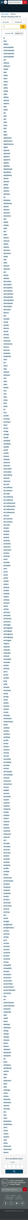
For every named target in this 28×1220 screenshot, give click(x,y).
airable (6, 416)
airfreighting (8, 637)
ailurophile (8, 285)
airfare (6, 584)
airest (6, 575)
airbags (6, 434)
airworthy (7, 993)
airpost (6, 825)
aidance (6, 63)
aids (5, 107)
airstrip (6, 909)
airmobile (7, 797)
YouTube (16, 1203)
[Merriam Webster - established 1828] (5, 2)
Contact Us (19, 1197)
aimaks (6, 325)
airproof (7, 837)
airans (6, 428)
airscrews (7, 853)
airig (5, 681)
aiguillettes (8, 175)
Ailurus (6, 313)
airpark (6, 800)
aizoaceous (8, 1149)
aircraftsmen (8, 500)
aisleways (7, 1028)
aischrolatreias (9, 1006)
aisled (6, 1018)
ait (4, 1059)
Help (7, 1195)
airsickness (8, 878)
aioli (5, 403)
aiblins (6, 44)
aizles (6, 1143)
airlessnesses (8, 722)
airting (6, 937)
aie (5, 113)
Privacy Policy (9, 1199)
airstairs (7, 900)
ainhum (6, 372)
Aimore (6, 347)
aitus (5, 1118)
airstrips (7, 912)
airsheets (7, 865)
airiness (6, 687)
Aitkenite (7, 1099)
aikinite (6, 191)
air (5, 409)
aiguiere (6, 157)
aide (5, 72)
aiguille (6, 163)
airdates (6, 531)
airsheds (7, 859)
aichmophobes (9, 50)
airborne (7, 462)
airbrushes (7, 472)
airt (5, 915)
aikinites (7, 194)
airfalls (6, 581)
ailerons (6, 241)
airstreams (7, 906)
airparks (7, 803)
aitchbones (8, 1068)
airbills (6, 453)
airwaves (7, 959)
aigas (5, 135)
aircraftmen (8, 491)
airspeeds (7, 893)
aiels (5, 122)
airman (6, 768)
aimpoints (7, 356)
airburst (6, 478)
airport (6, 818)
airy (5, 996)
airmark (6, 778)
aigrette (6, 150)
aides (5, 85)
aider (5, 78)
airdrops (7, 556)
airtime (6, 931)
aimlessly (7, 341)
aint (5, 394)
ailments (7, 269)
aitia (5, 1087)
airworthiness (9, 987)
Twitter (11, 1203)
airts (5, 940)
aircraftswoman (9, 503)
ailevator (7, 250)
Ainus (6, 400)
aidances (7, 66)
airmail (6, 756)
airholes (6, 669)
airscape (7, 843)
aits (5, 1112)
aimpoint (7, 353)
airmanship (8, 772)
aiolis (5, 406)
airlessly (7, 715)
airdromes (7, 550)
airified (6, 678)
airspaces (7, 887)
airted (6, 918)
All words (9, 33)
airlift (6, 725)
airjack (6, 703)
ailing (6, 256)
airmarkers (8, 784)
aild (5, 219)
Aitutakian (7, 1121)
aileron (6, 238)
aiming (6, 334)
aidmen (6, 103)
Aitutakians (8, 1124)
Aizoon (6, 1152)
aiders (6, 82)
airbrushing (8, 475)
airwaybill (7, 965)
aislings (6, 1037)
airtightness (8, 925)
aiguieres (7, 160)
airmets (6, 793)
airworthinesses (9, 990)
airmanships (8, 775)
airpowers (7, 834)
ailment (6, 266)
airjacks (6, 706)
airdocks (7, 541)
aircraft (6, 484)
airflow (6, 597)
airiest (6, 675)
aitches (6, 1071)
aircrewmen (8, 522)
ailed (5, 235)
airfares (6, 587)
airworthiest (8, 984)
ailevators (7, 253)
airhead (6, 656)
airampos (7, 422)
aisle (5, 1015)
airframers (7, 619)
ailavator (7, 213)
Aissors (6, 1046)
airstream (7, 903)
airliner (6, 747)
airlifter (6, 731)
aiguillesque (8, 169)
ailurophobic (8, 303)
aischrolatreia (9, 1003)
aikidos (6, 188)
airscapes (7, 846)
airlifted (6, 728)
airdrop (6, 553)
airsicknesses (8, 881)
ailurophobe (8, 291)
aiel (5, 119)
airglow (6, 644)
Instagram (22, 1203)
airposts (6, 828)
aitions (6, 1096)
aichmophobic (9, 57)
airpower (7, 831)
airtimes (7, 934)
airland (6, 709)
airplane (7, 806)
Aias (5, 41)
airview (6, 943)
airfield (6, 590)
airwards (7, 953)
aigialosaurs (8, 141)
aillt (5, 260)
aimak (6, 322)
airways (6, 971)
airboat (6, 456)
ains (5, 391)
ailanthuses (8, 203)
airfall (6, 578)
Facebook (5, 1203)
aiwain (6, 1134)
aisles (6, 1021)
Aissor (6, 1043)
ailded (6, 222)
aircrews (7, 525)
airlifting (7, 737)
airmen (6, 787)
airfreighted (8, 628)
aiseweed (7, 1009)
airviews (7, 946)
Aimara (6, 328)
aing (5, 369)
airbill (6, 450)
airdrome (7, 547)
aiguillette (7, 172)
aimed (6, 331)
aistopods (7, 1056)
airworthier (8, 981)
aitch (5, 1062)
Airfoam (6, 603)
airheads (7, 662)
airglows (7, 647)
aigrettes (7, 153)
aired (5, 559)
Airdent (6, 534)
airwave (6, 956)
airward (6, 949)
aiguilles (7, 166)
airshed (6, 856)
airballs (6, 447)
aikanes (6, 182)
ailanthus (7, 200)
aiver (5, 1127)
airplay (6, 812)
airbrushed (8, 469)
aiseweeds (7, 1012)
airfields (6, 594)
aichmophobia (9, 54)
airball (6, 438)
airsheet (6, 862)
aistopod (7, 1049)
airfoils (6, 609)
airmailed (7, 759)
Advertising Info (9, 1197)
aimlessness (8, 344)
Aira (5, 413)
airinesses (7, 690)
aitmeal (6, 1106)
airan (5, 425)
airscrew (7, 850)
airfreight (7, 625)
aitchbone (7, 1065)
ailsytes (6, 278)
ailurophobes (8, 294)
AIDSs (6, 110)
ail (4, 197)
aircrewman (8, 519)
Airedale (7, 562)
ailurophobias (9, 300)
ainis (5, 381)
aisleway (7, 1024)
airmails (6, 765)
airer (5, 569)
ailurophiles (8, 288)
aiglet (6, 147)
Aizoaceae (7, 1146)
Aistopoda (7, 1053)
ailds (5, 228)
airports (6, 821)
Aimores (7, 350)
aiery (5, 125)
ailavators (7, 216)
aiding (6, 91)
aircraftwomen (9, 512)
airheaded (7, 659)
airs (5, 840)
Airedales (7, 565)
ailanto (6, 206)
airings (6, 697)
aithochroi (7, 1081)
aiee (5, 116)
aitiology (7, 1090)
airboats (7, 459)
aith (5, 1077)
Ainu (5, 397)
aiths (5, 1084)
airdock (6, 537)
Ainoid (6, 388)
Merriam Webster (5, 1182)
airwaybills (8, 968)
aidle (5, 94)
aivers (6, 1131)
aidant (6, 69)
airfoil (6, 606)
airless (6, 712)
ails (5, 272)
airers (6, 572)
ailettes (6, 247)
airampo (7, 419)
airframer (7, 615)
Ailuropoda (8, 306)
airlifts (6, 740)
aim (5, 316)
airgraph (7, 650)
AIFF (5, 128)
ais (5, 999)
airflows (6, 600)
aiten (5, 1074)
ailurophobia (8, 297)
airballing (7, 444)
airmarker (7, 781)
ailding (6, 225)
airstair (6, 896)
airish (6, 700)
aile (5, 231)
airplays (6, 815)
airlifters (7, 734)
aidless (6, 97)
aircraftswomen (9, 506)
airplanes (7, 809)
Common (18, 33)
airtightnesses (9, 928)
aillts (5, 263)
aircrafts (7, 494)
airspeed (7, 890)
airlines (6, 753)
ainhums (7, 375)
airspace (7, 884)
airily (5, 684)
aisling (6, 1031)
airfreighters (8, 634)
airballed (7, 441)
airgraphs (7, 653)
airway (6, 962)
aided (6, 75)
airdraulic (7, 544)
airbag (6, 431)
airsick (6, 875)
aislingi (6, 1034)
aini (5, 378)
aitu (5, 1115)
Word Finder (5, 14)
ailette (6, 244)
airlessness (7, 718)
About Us (13, 1195)
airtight (6, 921)
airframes (7, 622)
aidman (6, 100)
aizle (5, 1140)
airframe (7, 612)
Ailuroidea (7, 281)
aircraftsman (8, 497)
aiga (5, 132)
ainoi (5, 384)
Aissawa (6, 1040)
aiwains (6, 1137)
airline (6, 743)
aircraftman (8, 487)
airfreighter (8, 631)
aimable (6, 319)
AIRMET (6, 790)
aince (5, 366)
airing (6, 693)
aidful (6, 88)
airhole (6, 665)
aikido (6, 185)
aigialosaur (8, 138)
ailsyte (6, 275)
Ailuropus (7, 310)
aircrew (6, 516)
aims (5, 359)
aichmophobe (9, 47)
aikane (6, 178)
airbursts (7, 481)
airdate (6, 528)
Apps (19, 1195)
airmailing (7, 762)
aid (5, 60)
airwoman (7, 974)
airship (6, 868)
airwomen (7, 978)
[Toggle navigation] (2, 2)
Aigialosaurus (8, 144)
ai (4, 38)
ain (5, 363)
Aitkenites (7, 1102)
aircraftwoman (9, 509)
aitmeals (7, 1109)
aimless (6, 338)
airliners (7, 750)
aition (6, 1093)
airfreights (7, 640)
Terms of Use (19, 1199)
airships (6, 871)
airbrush (7, 466)
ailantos (6, 210)
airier (6, 672)
